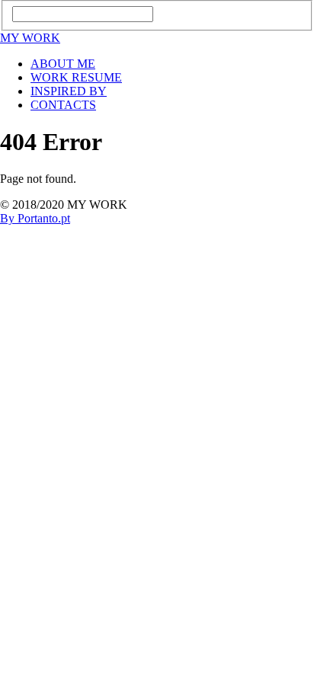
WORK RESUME (76, 77)
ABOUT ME (62, 63)
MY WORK (30, 37)
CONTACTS (63, 104)
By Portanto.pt (35, 218)
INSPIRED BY (68, 91)
